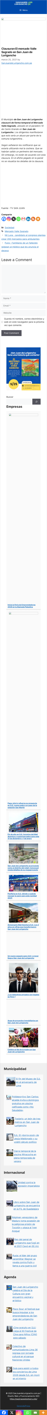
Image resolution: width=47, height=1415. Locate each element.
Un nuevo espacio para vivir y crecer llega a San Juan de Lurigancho (23, 957)
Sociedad (9, 227)
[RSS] (33, 219)
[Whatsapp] (18, 219)
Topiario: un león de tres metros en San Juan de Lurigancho (27, 1122)
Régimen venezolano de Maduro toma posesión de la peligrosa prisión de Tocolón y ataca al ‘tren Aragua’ (26, 1224)
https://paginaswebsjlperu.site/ (23, 1399)
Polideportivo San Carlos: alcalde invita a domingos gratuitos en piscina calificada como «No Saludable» (25, 1103)
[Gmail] (23, 219)
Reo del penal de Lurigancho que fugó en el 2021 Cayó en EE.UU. (26, 1243)
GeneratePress (23, 1406)
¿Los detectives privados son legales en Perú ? (23, 996)
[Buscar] (36, 402)
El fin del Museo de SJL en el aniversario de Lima (28, 1082)
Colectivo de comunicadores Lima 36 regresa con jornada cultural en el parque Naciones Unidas (25, 1353)
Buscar (9, 397)
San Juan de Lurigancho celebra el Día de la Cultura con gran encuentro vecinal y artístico (25, 1294)
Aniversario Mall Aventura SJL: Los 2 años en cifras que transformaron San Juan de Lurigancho (23, 927)
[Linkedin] (28, 219)
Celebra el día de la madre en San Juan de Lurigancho (22, 1050)
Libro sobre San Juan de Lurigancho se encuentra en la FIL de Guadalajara (27, 1205)
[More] (38, 219)
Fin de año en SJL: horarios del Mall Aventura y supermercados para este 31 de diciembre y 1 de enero (23, 836)
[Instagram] (9, 219)
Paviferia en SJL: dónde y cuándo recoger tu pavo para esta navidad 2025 (22, 896)
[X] (13, 219)
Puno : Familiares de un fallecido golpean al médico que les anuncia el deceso (20, 247)
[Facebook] (4, 219)
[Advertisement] (23, 93)
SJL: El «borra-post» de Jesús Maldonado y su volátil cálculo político (26, 1138)
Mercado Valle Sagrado (16, 231)
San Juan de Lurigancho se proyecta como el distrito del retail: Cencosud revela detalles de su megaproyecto (23, 868)
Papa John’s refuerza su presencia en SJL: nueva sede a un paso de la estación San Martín (22, 805)
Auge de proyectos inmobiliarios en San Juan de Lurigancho (23, 1021)
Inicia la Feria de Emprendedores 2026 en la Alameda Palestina (21, 606)
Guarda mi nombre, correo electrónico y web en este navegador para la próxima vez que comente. (24, 322)
